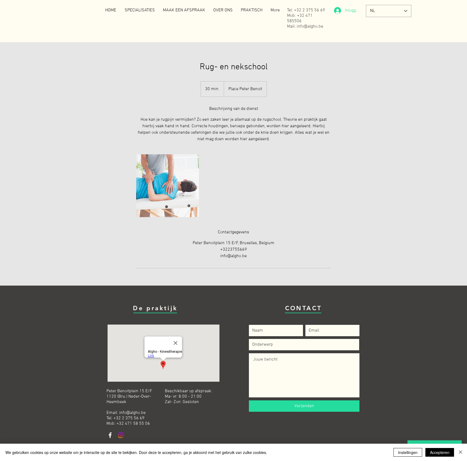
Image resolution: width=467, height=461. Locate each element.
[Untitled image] (167, 185)
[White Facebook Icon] (110, 435)
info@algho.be (132, 413)
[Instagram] (121, 435)
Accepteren (439, 452)
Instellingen (408, 452)
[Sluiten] (460, 452)
